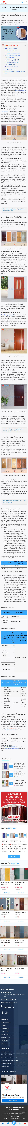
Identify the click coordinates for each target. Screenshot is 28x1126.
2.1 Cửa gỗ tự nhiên (9, 57)
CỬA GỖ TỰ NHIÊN (5, 1031)
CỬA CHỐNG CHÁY (5, 1028)
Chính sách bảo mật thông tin (7, 1054)
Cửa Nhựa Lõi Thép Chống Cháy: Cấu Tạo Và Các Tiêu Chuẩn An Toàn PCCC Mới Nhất (19, 773)
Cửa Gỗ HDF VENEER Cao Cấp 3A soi (21, 883)
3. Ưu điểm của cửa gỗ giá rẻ (11, 66)
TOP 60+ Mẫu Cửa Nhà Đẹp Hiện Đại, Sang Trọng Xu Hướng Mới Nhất (20, 782)
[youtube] (25, 1123)
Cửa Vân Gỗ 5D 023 (19, 968)
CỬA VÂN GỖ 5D (4, 1034)
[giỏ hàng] (3, 1123)
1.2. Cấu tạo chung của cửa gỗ (12, 53)
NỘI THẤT (3, 1043)
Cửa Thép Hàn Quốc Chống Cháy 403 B (19, 941)
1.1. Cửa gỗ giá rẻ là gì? (10, 50)
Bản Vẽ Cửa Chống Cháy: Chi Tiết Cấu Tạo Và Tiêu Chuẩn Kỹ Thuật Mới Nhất (19, 765)
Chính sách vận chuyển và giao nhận (9, 1057)
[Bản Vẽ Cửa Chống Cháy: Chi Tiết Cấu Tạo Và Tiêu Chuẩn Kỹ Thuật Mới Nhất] (7, 766)
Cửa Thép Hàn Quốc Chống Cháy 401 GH (5, 941)
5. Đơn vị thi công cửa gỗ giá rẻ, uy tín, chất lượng (14, 72)
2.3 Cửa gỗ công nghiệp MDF (12, 62)
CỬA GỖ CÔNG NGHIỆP (6, 1022)
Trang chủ (3, 7)
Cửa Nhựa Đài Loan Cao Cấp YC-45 (20, 913)
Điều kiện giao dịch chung (6, 1051)
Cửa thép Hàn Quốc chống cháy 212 (5, 913)
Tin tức (9, 7)
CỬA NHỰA (3, 1025)
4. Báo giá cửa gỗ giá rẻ (9, 69)
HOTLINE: (9, 747)
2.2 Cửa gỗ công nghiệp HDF (12, 60)
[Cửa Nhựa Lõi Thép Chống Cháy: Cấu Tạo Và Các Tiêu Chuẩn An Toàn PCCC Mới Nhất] (7, 774)
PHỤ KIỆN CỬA (4, 1040)
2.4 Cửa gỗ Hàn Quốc (10, 64)
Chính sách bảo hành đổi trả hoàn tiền (9, 1060)
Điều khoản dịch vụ (5, 1066)
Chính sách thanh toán (6, 1063)
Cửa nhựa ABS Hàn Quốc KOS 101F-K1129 (6, 969)
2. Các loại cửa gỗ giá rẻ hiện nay (12, 55)
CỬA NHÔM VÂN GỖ (5, 1037)
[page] (2, 1013)
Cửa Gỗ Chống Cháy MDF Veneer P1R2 (7, 883)
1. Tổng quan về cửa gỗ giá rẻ (11, 48)
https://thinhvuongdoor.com (12, 748)
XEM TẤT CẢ (14, 856)
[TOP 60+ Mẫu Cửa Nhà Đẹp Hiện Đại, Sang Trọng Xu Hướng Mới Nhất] (7, 783)
